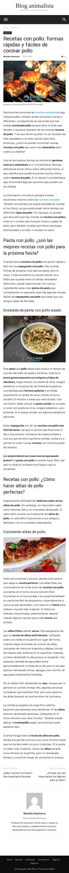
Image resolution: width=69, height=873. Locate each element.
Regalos (56, 859)
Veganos (34, 863)
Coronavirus (43, 859)
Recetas (15, 27)
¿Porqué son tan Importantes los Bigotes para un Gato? (52, 777)
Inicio (5, 27)
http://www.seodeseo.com (34, 818)
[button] (64, 19)
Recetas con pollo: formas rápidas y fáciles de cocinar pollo (33, 44)
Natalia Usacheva (11, 56)
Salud (9, 859)
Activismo (30, 859)
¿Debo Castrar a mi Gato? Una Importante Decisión (17, 775)
